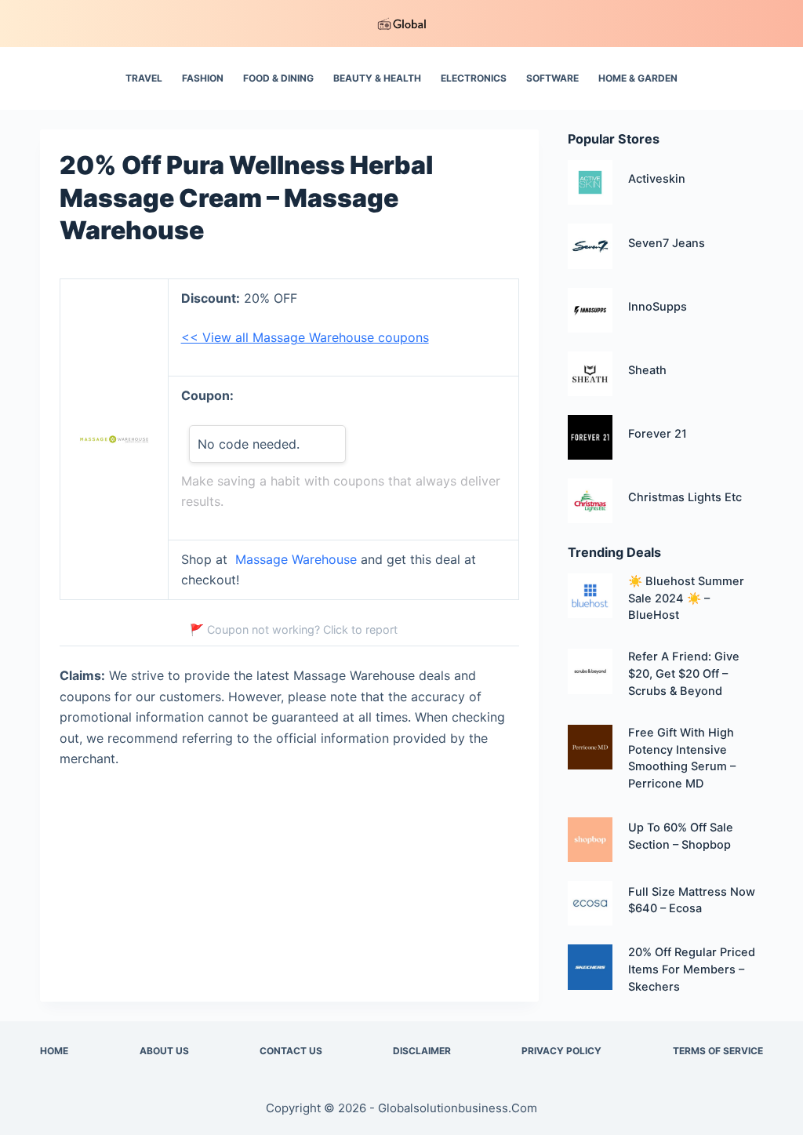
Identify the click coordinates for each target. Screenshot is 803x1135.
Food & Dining (278, 78)
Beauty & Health (377, 78)
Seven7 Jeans (666, 243)
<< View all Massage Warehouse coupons (305, 337)
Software (552, 78)
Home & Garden (638, 78)
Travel (143, 78)
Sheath (647, 370)
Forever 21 (657, 434)
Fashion (202, 78)
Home (54, 1051)
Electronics (474, 78)
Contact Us (291, 1051)
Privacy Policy (561, 1051)
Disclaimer (422, 1051)
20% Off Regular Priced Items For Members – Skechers (691, 969)
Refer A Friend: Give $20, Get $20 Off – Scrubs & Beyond (683, 673)
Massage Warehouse (296, 559)
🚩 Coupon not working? (294, 629)
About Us (164, 1051)
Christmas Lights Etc (685, 497)
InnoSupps (657, 307)
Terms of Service (718, 1051)
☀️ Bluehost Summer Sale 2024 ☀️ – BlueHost (686, 598)
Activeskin (656, 179)
